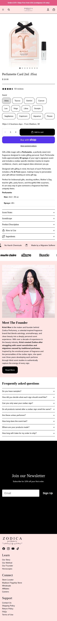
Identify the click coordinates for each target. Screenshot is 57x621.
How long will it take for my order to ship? (19, 433)
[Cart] (54, 10)
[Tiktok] (17, 548)
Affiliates (5, 589)
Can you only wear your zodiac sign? (17, 403)
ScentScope (7, 218)
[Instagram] (8, 548)
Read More (10, 370)
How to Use (11, 230)
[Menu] (3, 10)
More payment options (29, 146)
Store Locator (8, 580)
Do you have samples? (11, 391)
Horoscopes (7, 569)
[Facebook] (3, 548)
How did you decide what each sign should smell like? (24, 397)
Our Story (6, 560)
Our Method (7, 563)
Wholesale (6, 586)
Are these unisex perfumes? (14, 415)
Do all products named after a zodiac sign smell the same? (26, 409)
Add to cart (38, 132)
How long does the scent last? (14, 421)
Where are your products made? (15, 427)
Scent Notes (7, 212)
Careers (5, 592)
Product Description (10, 224)
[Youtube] (13, 548)
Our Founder (7, 566)
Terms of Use (7, 615)
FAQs (4, 612)
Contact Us (6, 603)
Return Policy (7, 609)
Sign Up (48, 493)
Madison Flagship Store (12, 583)
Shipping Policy (8, 606)
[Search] (9, 10)
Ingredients (10, 236)
